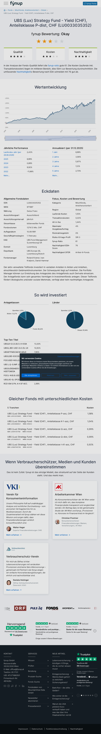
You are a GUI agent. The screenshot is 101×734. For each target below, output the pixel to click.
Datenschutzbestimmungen (68, 356)
